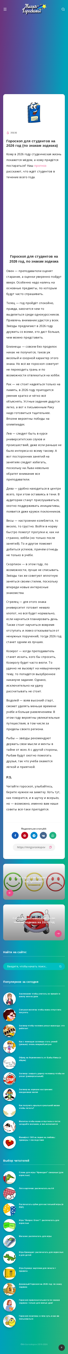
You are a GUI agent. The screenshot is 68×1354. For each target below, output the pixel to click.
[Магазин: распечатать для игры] (9, 1241)
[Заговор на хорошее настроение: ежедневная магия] (9, 1094)
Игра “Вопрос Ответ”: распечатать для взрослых (39, 1221)
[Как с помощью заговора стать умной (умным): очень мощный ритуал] (9, 1046)
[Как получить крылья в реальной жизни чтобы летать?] (9, 1110)
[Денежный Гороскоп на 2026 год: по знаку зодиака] (9, 1289)
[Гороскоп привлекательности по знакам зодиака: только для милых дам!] (9, 1305)
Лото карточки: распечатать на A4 (36, 1188)
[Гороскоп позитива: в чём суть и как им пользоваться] (9, 1321)
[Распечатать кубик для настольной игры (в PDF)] (9, 1209)
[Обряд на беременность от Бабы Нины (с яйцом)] (9, 1062)
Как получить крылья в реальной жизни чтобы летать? (39, 1106)
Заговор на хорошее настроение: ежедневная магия (36, 1090)
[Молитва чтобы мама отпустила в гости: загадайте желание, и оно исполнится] (9, 1126)
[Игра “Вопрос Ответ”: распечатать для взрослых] (9, 1225)
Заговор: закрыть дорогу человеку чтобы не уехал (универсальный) (42, 1074)
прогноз (40, 165)
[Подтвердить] (60, 966)
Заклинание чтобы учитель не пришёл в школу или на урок (39, 995)
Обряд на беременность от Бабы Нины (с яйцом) (40, 1058)
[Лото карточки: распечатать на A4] (9, 1193)
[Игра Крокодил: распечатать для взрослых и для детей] (9, 1257)
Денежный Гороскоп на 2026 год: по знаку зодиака (40, 1285)
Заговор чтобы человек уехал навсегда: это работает (42, 1027)
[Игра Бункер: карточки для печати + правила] (9, 1273)
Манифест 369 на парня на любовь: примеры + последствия (37, 1138)
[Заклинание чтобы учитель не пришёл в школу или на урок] (9, 999)
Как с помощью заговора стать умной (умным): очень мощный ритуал (38, 1043)
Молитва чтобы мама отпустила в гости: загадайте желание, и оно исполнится (40, 1122)
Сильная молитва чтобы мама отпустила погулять (40, 1011)
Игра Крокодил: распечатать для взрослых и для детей (41, 1253)
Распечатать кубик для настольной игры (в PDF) (41, 1205)
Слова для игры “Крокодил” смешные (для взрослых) (41, 1173)
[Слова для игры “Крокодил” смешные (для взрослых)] (9, 1177)
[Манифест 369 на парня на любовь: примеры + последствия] (9, 1142)
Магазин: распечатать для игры (35, 1236)
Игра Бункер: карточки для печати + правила (37, 1269)
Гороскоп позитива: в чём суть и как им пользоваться (39, 1317)
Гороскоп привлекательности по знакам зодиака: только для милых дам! (39, 1301)
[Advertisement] (34, 53)
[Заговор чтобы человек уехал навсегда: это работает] (9, 1030)
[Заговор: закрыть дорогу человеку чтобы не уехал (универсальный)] (9, 1078)
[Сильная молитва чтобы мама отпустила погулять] (9, 1014)
